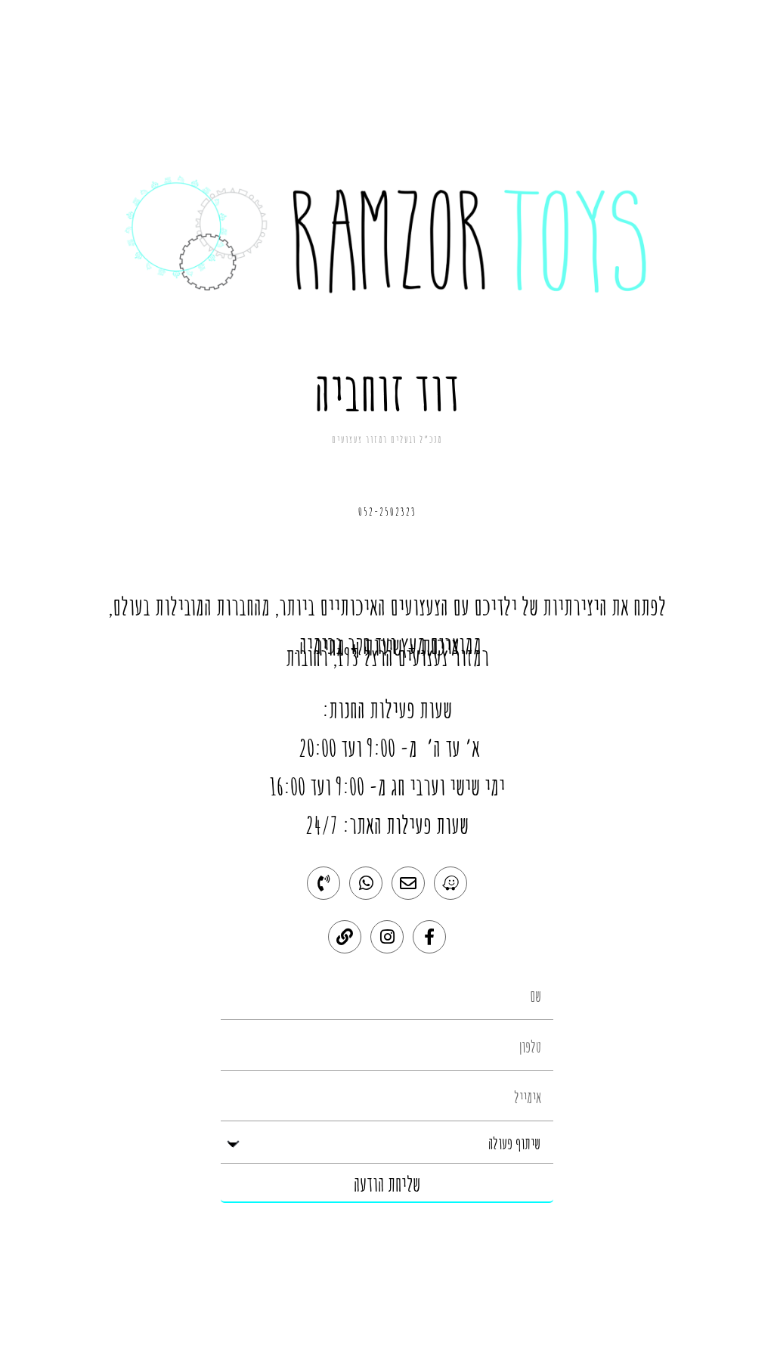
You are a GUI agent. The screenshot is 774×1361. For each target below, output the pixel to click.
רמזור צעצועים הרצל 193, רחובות (387, 656)
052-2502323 (387, 511)
